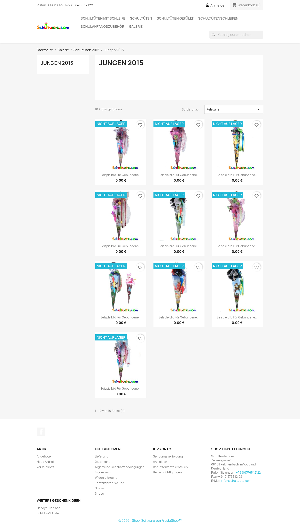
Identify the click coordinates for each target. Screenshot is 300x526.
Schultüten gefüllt (175, 18)
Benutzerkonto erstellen (170, 467)
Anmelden (160, 462)
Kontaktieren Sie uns (109, 483)
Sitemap (100, 488)
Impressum (102, 472)
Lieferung (101, 456)
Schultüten (141, 18)
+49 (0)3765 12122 (78, 5)
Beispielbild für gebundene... (120, 175)
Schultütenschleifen (218, 18)
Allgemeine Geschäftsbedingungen (119, 467)
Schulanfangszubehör (102, 26)
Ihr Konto (162, 449)
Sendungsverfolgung (168, 456)
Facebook (41, 432)
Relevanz (234, 109)
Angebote (44, 456)
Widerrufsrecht (106, 478)
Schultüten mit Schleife (103, 18)
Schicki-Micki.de (48, 513)
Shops (99, 493)
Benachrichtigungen (167, 472)
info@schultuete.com (236, 481)
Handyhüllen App (48, 508)
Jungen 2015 (57, 63)
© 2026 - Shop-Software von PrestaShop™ (150, 520)
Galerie (136, 26)
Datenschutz (104, 462)
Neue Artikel (45, 462)
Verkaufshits (45, 467)
